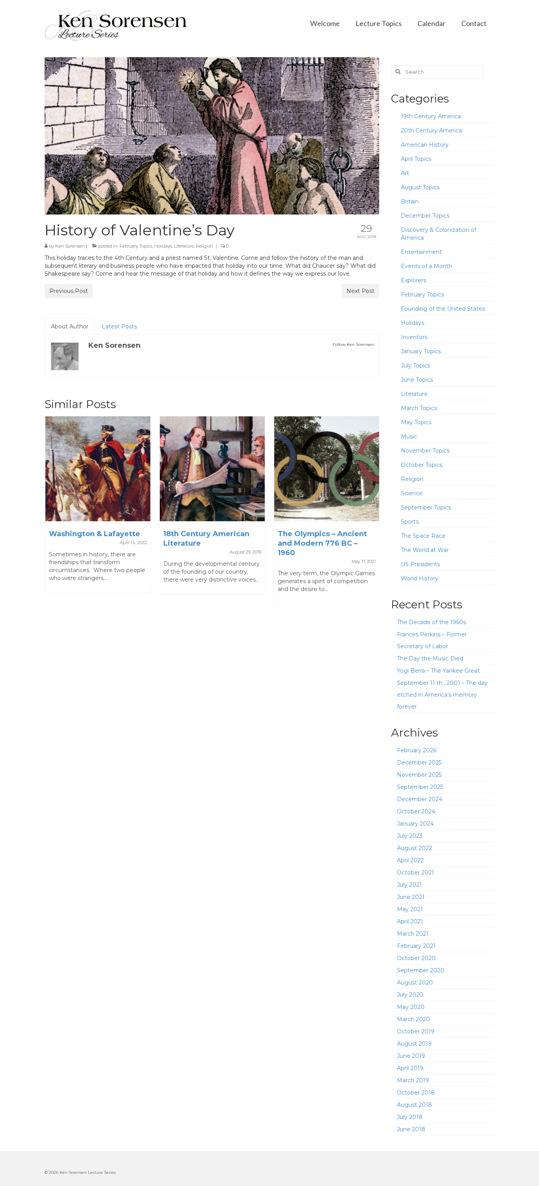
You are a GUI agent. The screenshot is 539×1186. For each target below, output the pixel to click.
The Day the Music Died (430, 658)
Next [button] (372, 514)
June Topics (417, 379)
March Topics (419, 408)
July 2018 (410, 1117)
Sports (410, 521)
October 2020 (416, 958)
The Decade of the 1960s (431, 622)
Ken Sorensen (70, 246)
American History (425, 144)
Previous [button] (51, 514)
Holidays (163, 246)
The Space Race (423, 535)
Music (409, 436)
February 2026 (416, 750)
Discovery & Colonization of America (438, 233)
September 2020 (420, 970)
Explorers (413, 280)
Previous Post (68, 291)
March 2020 (413, 1019)
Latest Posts (119, 326)
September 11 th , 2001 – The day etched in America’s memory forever (442, 694)
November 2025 (419, 774)
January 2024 (415, 823)
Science (412, 493)
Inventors (414, 337)
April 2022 (410, 860)
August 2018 (414, 1104)
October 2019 (415, 1031)
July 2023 (410, 835)
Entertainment (421, 251)
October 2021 (415, 872)
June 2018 (411, 1129)
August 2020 (415, 982)
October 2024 (416, 811)
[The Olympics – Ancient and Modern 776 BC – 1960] (327, 468)
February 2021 (416, 945)
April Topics (416, 158)
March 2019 (413, 1080)
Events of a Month (426, 266)
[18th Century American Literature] (212, 468)
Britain (410, 201)
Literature (184, 246)
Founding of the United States (443, 308)
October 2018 (416, 1092)
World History (419, 578)
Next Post (360, 291)
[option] (98, 508)
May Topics (416, 422)
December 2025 (419, 762)
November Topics (425, 450)
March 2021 (413, 933)
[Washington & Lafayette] (98, 468)
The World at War (425, 550)
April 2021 (410, 921)
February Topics (136, 246)
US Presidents (420, 564)
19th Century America (431, 116)
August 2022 (414, 848)
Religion (204, 246)
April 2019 (410, 1068)
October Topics (421, 464)
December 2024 (419, 799)
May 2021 (410, 909)
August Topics (420, 187)
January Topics (421, 351)
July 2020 (410, 994)
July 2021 (409, 884)
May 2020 (411, 1007)
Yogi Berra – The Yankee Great (438, 670)
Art (405, 173)
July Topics (415, 365)
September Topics (426, 507)
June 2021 (411, 897)
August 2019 (414, 1043)
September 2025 (420, 787)
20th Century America (431, 130)
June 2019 (411, 1055)
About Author (69, 326)
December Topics (425, 215)
